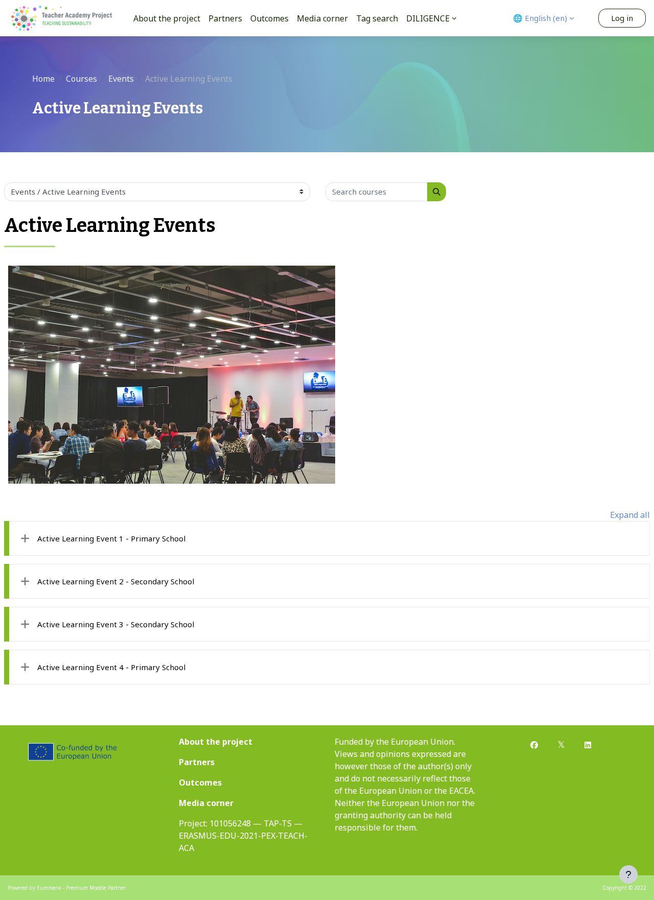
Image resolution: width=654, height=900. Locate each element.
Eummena (49, 887)
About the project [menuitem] (166, 18)
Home (43, 78)
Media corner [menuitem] (322, 18)
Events (121, 78)
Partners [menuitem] (225, 18)
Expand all (630, 514)
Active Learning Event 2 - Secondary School (115, 581)
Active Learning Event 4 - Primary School (111, 667)
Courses (81, 78)
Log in (622, 18)
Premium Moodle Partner (96, 887)
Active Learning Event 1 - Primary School (111, 538)
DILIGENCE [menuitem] (428, 18)
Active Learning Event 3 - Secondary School (115, 624)
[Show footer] (628, 874)
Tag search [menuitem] (377, 18)
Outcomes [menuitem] (269, 18)
